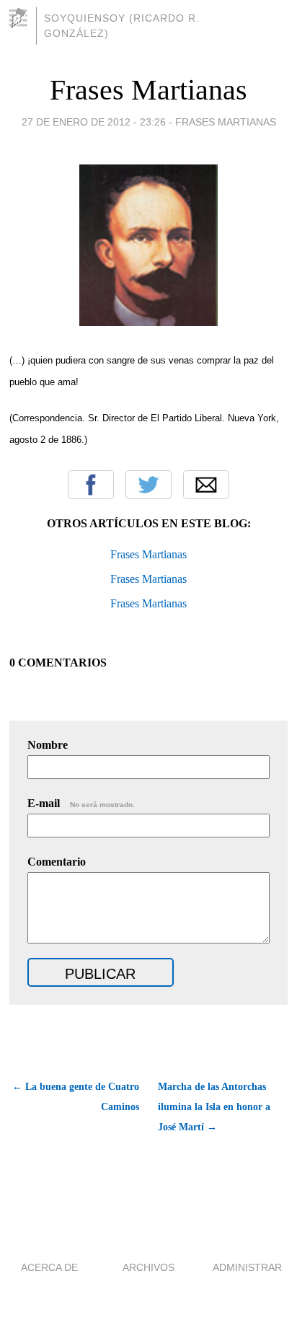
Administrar (247, 1267)
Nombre (47, 745)
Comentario (56, 861)
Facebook (91, 484)
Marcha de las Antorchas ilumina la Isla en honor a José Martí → (214, 1106)
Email (206, 484)
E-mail (81, 803)
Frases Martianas (148, 90)
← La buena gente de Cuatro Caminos (75, 1096)
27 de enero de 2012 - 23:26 (94, 122)
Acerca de (49, 1267)
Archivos (148, 1267)
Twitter (148, 484)
